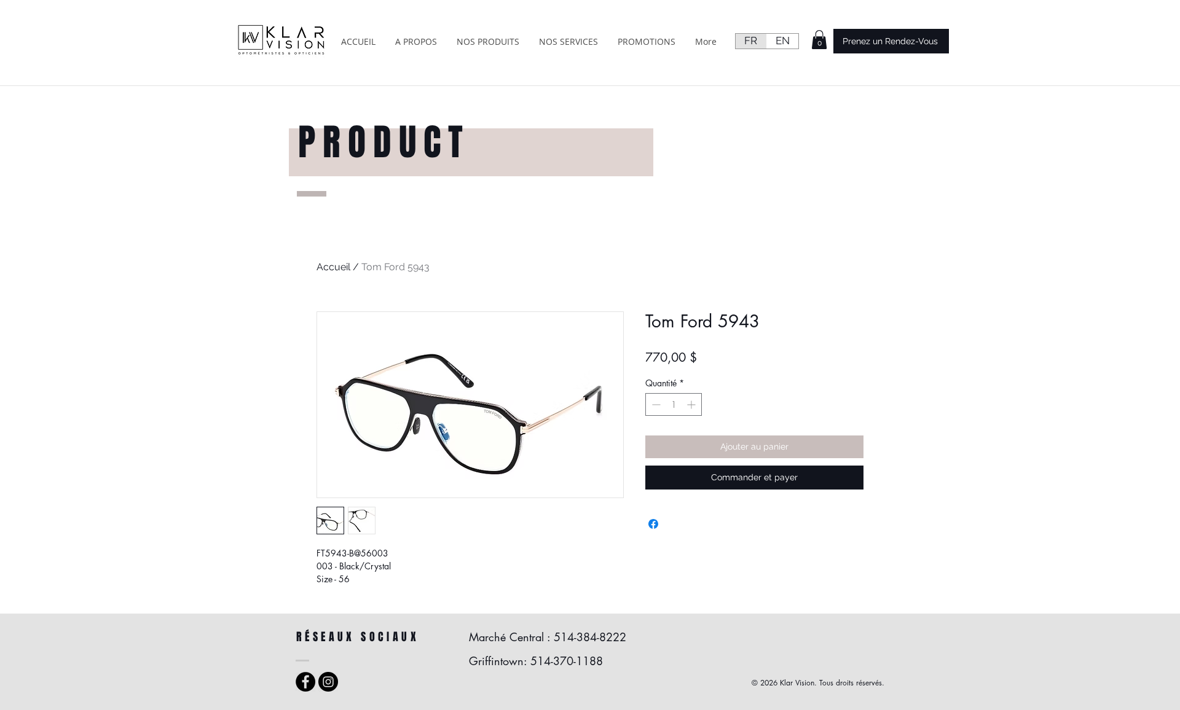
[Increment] (692, 404)
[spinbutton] (674, 404)
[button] (819, 39)
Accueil (333, 267)
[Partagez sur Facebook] (653, 524)
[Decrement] (655, 404)
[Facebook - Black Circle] (305, 682)
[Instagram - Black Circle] (328, 682)
